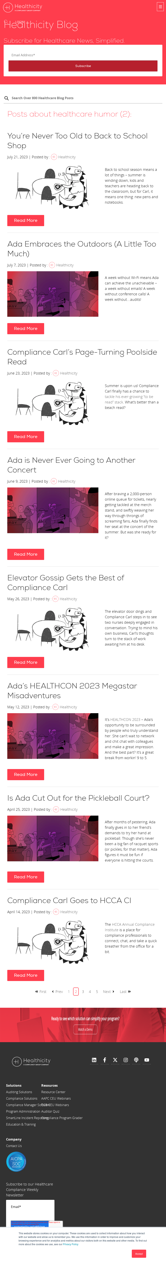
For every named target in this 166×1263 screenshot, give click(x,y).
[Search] (6, 99)
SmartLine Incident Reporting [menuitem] (27, 1118)
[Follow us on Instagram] (126, 1060)
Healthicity (67, 156)
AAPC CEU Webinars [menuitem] (56, 1098)
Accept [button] (139, 1253)
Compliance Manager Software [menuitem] (28, 1105)
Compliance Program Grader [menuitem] (62, 1118)
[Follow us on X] (115, 1060)
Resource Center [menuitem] (53, 1092)
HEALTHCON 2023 (125, 719)
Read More (25, 220)
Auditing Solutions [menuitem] (19, 1092)
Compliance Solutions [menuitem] (21, 1098)
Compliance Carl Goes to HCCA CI (69, 900)
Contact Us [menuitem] (14, 1146)
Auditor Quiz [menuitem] (50, 1111)
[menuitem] (28, 1085)
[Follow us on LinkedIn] (94, 1060)
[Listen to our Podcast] (136, 1060)
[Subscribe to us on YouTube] (147, 1060)
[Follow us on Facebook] (105, 1060)
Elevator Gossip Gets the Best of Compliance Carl (65, 583)
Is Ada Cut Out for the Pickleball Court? (78, 798)
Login (19, 22)
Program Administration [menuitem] (23, 1111)
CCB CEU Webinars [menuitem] (55, 1105)
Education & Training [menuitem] (21, 1124)
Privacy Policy (70, 1244)
